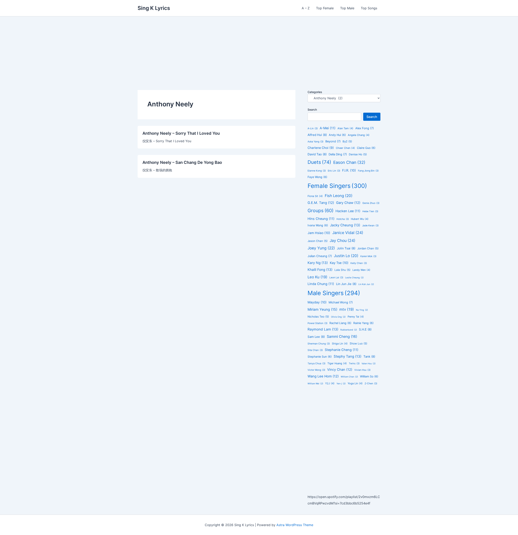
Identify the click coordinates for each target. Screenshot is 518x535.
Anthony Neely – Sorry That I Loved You (181, 133)
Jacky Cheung (345, 225)
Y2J (329, 383)
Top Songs (369, 8)
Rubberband (348, 329)
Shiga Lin (340, 343)
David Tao (317, 154)
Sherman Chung (319, 343)
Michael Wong (341, 302)
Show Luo (358, 343)
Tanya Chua (316, 363)
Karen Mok (368, 256)
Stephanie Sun (320, 356)
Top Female (325, 8)
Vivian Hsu (362, 370)
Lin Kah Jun (366, 284)
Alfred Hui (317, 135)
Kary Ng (318, 263)
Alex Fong (364, 128)
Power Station (317, 323)
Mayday (317, 302)
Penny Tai (356, 316)
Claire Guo (366, 147)
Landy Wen (361, 269)
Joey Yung (321, 248)
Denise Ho (358, 154)
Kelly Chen (358, 263)
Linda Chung (321, 284)
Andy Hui (337, 135)
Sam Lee (316, 337)
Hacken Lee (347, 211)
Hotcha (342, 219)
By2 (347, 141)
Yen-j (341, 383)
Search (312, 109)
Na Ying (362, 310)
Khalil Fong (320, 270)
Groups (320, 210)
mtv (346, 309)
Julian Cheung (320, 256)
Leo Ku (317, 277)
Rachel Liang (340, 323)
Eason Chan (349, 162)
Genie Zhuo (370, 203)
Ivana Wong (318, 225)
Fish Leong (338, 195)
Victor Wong (316, 370)
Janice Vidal (347, 232)
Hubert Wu (359, 218)
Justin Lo (346, 255)
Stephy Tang (347, 356)
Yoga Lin (355, 383)
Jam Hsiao (319, 233)
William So (369, 376)
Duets (319, 162)
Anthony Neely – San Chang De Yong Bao (182, 162)
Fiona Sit (315, 196)
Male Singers (334, 293)
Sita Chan (315, 350)
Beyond (333, 141)
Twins (354, 363)
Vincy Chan (339, 370)
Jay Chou (342, 240)
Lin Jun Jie (346, 284)
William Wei (315, 383)
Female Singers (337, 185)
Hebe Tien (370, 211)
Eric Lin (334, 170)
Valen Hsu (369, 363)
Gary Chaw (348, 203)
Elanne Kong (317, 170)
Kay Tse (339, 263)
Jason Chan (318, 241)
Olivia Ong (338, 317)
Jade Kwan (370, 225)
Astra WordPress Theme (294, 525)
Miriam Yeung (322, 309)
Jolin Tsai (346, 248)
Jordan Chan (368, 248)
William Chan (349, 376)
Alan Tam (345, 128)
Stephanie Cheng (341, 350)
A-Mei (327, 128)
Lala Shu (342, 269)
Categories (315, 92)
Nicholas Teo (318, 316)
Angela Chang (358, 135)
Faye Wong (317, 177)
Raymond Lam (323, 329)
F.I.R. (349, 170)
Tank (369, 356)
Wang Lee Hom (323, 376)
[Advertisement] (259, 46)
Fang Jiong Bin (368, 170)
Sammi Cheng (342, 336)
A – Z (306, 8)
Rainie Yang (363, 323)
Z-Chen (371, 383)
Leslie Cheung (354, 277)
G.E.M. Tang (321, 203)
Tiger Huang (337, 363)
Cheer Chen (345, 147)
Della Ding (338, 154)
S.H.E (365, 329)
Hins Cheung (321, 219)
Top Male (347, 8)
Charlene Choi (321, 148)
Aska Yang (315, 141)
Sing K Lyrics (154, 8)
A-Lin (313, 128)
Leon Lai (336, 277)
